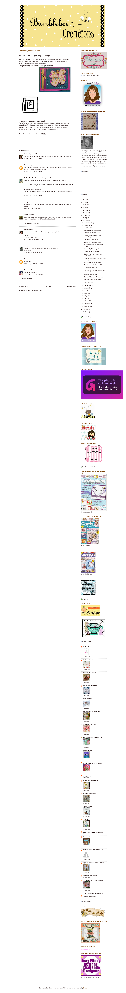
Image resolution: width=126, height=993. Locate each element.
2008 (84, 312)
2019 (84, 199)
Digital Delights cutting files (92, 230)
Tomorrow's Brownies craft (92, 242)
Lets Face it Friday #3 (91, 239)
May (86, 296)
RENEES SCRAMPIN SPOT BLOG (94, 850)
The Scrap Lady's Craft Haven (93, 880)
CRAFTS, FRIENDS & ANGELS (93, 832)
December (87, 223)
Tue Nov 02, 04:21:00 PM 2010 (33, 275)
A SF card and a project (91, 251)
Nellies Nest (87, 647)
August (86, 288)
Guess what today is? (90, 267)
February (87, 303)
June (86, 293)
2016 (84, 205)
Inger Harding (87, 698)
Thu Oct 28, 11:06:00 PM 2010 (33, 240)
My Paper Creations (89, 660)
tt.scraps (27, 229)
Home (48, 286)
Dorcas (26, 270)
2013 (84, 212)
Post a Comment (27, 278)
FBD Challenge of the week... (93, 262)
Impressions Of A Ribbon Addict (93, 862)
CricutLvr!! (27, 214)
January (87, 306)
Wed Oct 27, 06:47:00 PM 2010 (33, 208)
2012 (84, 215)
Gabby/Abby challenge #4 (92, 232)
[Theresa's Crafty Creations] (94, 364)
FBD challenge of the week (92, 279)
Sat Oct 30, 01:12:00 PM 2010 (33, 264)
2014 (84, 210)
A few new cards (89, 282)
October (87, 228)
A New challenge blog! (91, 274)
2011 (84, 218)
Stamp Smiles (87, 750)
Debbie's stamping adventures (93, 763)
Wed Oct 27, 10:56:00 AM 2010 (33, 196)
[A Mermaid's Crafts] (102, 398)
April (86, 298)
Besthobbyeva (28, 154)
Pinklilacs (86, 819)
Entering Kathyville (89, 793)
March (86, 301)
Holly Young (28, 165)
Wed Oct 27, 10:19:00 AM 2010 (33, 159)
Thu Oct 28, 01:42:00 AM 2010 (33, 223)
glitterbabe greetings (90, 685)
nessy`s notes (87, 776)
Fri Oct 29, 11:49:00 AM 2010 (33, 253)
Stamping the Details (90, 875)
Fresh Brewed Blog (89, 896)
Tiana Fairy (22, 123)
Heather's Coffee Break (90, 780)
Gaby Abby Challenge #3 (92, 249)
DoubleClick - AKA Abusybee (92, 737)
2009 (84, 309)
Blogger (85, 988)
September (88, 285)
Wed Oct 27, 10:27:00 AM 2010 (33, 172)
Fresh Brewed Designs (53, 59)
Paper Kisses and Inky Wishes (93, 893)
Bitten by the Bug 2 (89, 673)
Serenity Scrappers (89, 837)
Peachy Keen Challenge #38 (93, 265)
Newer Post (24, 286)
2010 (84, 220)
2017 (84, 202)
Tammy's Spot (87, 806)
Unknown (27, 259)
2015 (84, 207)
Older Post (71, 286)
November (87, 225)
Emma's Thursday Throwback (93, 277)
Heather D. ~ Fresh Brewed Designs (35, 178)
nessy (26, 246)
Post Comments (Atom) (35, 290)
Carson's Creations (89, 724)
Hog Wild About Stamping (91, 711)
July (85, 290)
